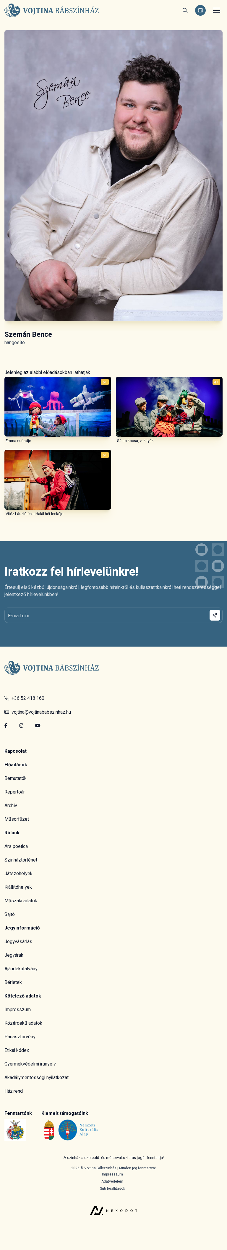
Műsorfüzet (16, 819)
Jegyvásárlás (18, 941)
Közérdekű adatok (23, 1023)
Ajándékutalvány (21, 968)
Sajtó (9, 914)
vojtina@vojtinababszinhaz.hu (40, 712)
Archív (10, 805)
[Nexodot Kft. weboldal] (113, 1203)
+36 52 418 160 (26, 698)
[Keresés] (185, 10)
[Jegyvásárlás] (200, 10)
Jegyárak (13, 955)
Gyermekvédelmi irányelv (30, 1064)
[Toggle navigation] (215, 10)
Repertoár (14, 792)
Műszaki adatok (20, 900)
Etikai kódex (16, 1050)
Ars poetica (16, 846)
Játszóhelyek (18, 873)
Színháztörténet (20, 860)
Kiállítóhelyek (18, 887)
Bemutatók (15, 778)
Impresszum (17, 1009)
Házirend (13, 1091)
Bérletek (13, 982)
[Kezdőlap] (51, 10)
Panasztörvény (19, 1036)
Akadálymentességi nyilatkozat (36, 1077)
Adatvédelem (112, 1181)
